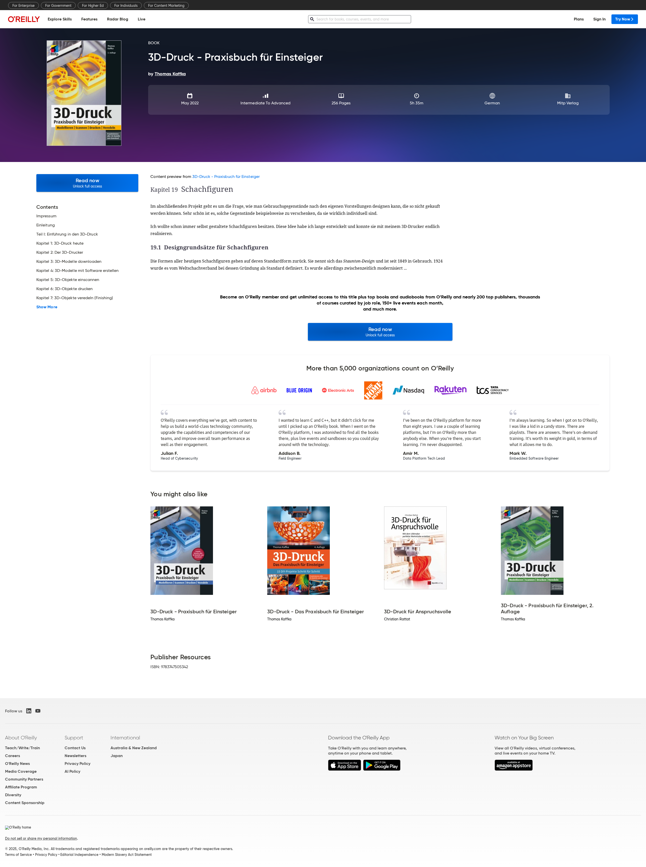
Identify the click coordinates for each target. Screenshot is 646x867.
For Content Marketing (166, 5)
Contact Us (75, 748)
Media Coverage (21, 771)
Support (74, 738)
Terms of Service (18, 854)
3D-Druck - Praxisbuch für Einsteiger (226, 176)
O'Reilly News (17, 763)
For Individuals (126, 5)
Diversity (13, 795)
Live (141, 19)
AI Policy (72, 771)
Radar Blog (117, 19)
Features (89, 19)
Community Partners (24, 779)
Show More (46, 307)
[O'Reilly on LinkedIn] (28, 710)
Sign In (599, 19)
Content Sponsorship (24, 802)
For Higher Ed (93, 5)
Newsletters (75, 755)
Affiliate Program (21, 787)
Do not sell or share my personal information (41, 838)
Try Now (622, 19)
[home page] (24, 19)
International (125, 738)
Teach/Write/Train (22, 748)
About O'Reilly (21, 738)
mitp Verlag (568, 103)
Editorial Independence (79, 854)
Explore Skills (60, 19)
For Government (58, 5)
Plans (579, 19)
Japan (117, 755)
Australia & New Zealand (134, 748)
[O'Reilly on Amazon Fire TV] (514, 769)
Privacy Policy (77, 763)
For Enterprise (23, 5)
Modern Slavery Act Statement (127, 854)
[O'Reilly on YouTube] (37, 710)
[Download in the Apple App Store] (344, 769)
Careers (12, 755)
